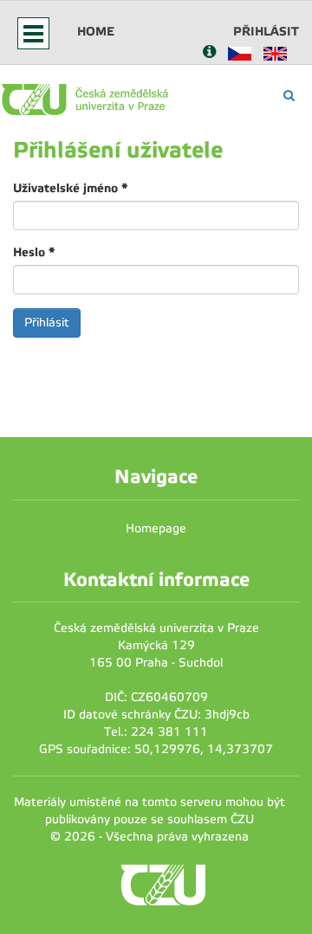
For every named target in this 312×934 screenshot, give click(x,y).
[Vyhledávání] (289, 95)
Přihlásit (266, 31)
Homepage (156, 528)
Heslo (34, 252)
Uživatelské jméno (70, 188)
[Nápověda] (209, 53)
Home (95, 31)
